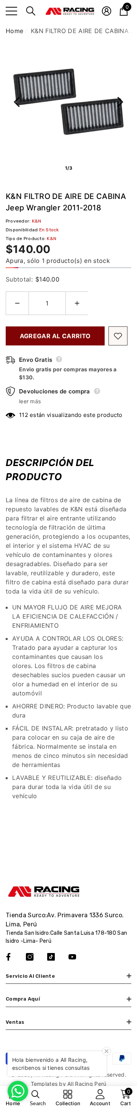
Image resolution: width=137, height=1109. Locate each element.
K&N (36, 221)
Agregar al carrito (55, 336)
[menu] (11, 11)
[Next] (120, 102)
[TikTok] (51, 956)
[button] (31, 11)
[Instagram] (29, 956)
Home (14, 31)
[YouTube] (72, 956)
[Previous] (17, 102)
